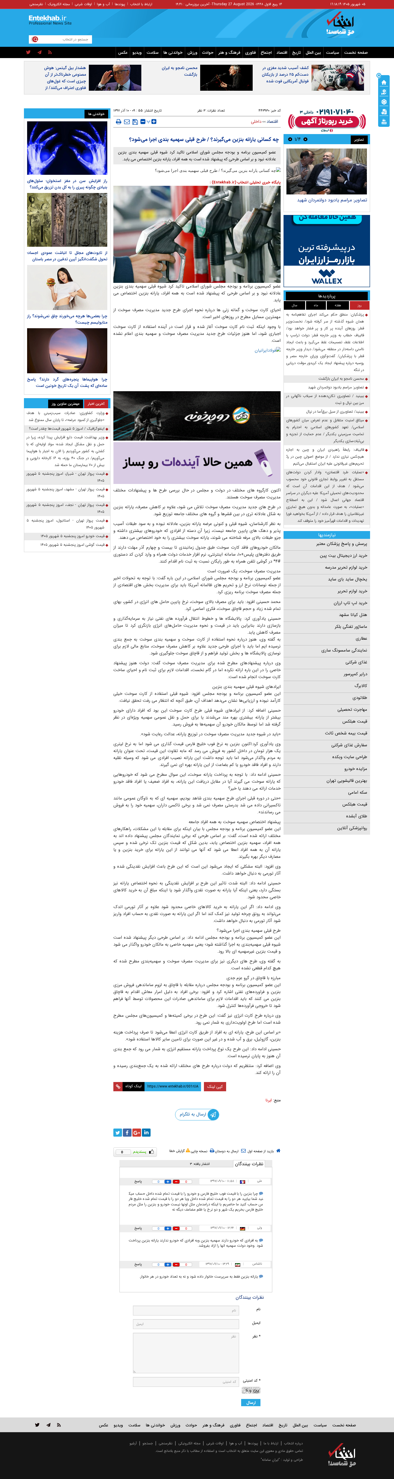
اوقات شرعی (83, 4)
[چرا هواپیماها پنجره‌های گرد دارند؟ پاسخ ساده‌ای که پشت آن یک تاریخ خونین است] (67, 350)
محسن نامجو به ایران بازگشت (179, 71)
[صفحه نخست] (384, 81)
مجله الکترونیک (59, 4)
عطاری (361, 638)
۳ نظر (201, 110)
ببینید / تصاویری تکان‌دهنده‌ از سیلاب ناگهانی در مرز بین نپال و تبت (325, 399)
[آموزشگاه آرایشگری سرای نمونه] (197, 463)
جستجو (147, 1443)
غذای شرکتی (356, 662)
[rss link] (59, 1424)
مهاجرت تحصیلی (352, 709)
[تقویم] (384, 111)
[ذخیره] (135, 122)
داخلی (256, 121)
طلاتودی (359, 697)
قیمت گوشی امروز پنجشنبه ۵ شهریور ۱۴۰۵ (72, 545)
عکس (122, 52)
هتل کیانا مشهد (353, 614)
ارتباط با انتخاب (141, 4)
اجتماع (266, 52)
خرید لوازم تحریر (352, 591)
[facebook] (127, 1133)
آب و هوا (103, 4)
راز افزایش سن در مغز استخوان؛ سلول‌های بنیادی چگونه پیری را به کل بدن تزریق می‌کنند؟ (67, 184)
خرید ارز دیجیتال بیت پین (343, 555)
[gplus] (136, 1133)
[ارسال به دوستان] (127, 121)
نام (258, 1309)
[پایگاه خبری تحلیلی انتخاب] (345, 26)
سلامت (153, 52)
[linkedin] (146, 1133)
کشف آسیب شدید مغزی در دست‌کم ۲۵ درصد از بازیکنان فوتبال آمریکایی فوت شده (285, 74)
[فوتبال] (384, 101)
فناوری (250, 52)
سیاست (332, 52)
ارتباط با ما (271, 1443)
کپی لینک (215, 1086)
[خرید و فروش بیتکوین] (327, 251)
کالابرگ (360, 685)
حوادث (207, 52)
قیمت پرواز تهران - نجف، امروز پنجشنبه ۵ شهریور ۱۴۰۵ (65, 508)
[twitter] (28, 52)
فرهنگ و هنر (229, 52)
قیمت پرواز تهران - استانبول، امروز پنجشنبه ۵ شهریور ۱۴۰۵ (65, 523)
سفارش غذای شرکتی (349, 745)
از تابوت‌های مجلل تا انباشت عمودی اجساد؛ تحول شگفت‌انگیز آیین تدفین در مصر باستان (67, 256)
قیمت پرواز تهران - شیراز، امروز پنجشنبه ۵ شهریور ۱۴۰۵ (65, 477)
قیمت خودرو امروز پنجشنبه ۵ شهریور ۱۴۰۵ (72, 536)
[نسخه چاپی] (118, 121)
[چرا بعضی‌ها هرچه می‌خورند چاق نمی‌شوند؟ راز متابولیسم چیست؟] (67, 287)
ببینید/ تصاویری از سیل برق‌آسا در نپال (335, 412)
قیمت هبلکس (354, 721)
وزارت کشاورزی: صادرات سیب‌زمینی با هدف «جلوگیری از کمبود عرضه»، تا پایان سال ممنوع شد (65, 416)
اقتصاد (282, 52)
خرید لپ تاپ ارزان (350, 603)
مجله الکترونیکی (189, 1443)
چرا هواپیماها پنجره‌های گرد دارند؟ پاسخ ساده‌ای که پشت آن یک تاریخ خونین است (67, 382)
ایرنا (269, 1100)
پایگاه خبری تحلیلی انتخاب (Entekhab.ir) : (245, 182)
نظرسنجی (36, 4)
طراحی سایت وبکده (349, 757)
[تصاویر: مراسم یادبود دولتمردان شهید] (326, 171)
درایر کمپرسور (355, 674)
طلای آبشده (356, 816)
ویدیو (137, 52)
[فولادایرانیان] (197, 367)
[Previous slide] (305, 139)
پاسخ (138, 1181)
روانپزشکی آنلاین (352, 828)
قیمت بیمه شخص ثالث (346, 733)
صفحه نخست (356, 52)
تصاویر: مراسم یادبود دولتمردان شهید (332, 200)
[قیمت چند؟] (384, 91)
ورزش (192, 52)
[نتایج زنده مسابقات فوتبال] (384, 121)
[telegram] (39, 52)
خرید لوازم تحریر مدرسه (346, 567)
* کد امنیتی (251, 1381)
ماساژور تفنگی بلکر (351, 626)
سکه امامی (357, 792)
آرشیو (133, 1443)
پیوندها (120, 4)
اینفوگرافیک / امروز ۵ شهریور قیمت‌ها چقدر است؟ (66, 429)
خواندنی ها (173, 52)
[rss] (50, 52)
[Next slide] (290, 139)
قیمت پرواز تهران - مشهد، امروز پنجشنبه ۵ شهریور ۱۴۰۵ (65, 492)
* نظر (256, 1336)
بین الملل (313, 52)
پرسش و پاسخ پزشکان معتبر (341, 543)
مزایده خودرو (355, 768)
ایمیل (256, 1323)
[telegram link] (48, 1424)
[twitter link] (37, 1424)
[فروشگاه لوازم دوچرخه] (197, 416)
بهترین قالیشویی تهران (347, 780)
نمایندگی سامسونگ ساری (344, 650)
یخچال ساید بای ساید (347, 579)
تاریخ (296, 52)
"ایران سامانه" (270, 1460)
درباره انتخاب (293, 1443)
